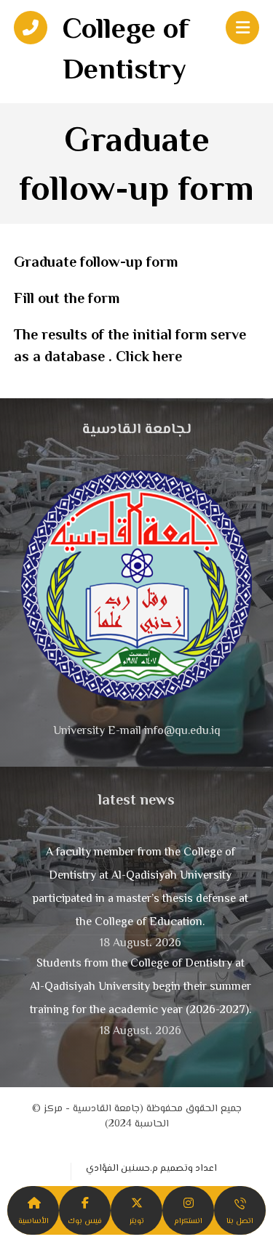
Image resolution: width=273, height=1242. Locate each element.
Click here (149, 358)
